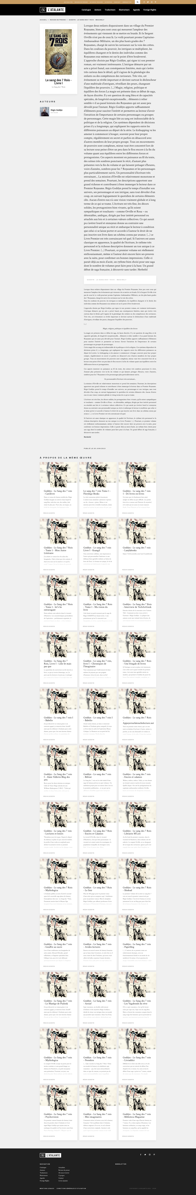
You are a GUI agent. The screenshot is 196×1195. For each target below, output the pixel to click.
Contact (117, 2)
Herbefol (87, 437)
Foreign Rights (149, 9)
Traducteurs (110, 9)
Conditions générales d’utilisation (71, 1188)
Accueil (43, 20)
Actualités (68, 2)
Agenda (136, 9)
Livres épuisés (63, 1181)
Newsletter (127, 2)
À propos (108, 2)
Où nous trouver (96, 2)
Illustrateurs (124, 9)
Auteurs (97, 9)
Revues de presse (81, 2)
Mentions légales (47, 1188)
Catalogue (86, 9)
